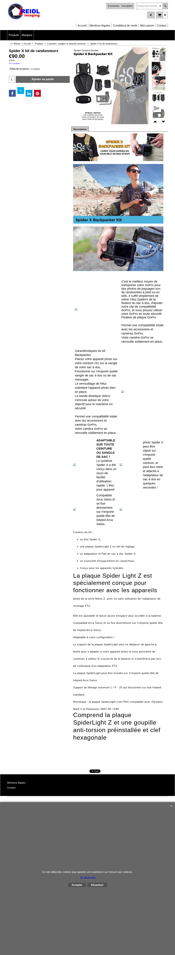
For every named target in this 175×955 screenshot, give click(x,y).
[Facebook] (12, 93)
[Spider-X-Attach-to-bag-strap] (158, 68)
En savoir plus (88, 877)
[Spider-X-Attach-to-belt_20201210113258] (158, 83)
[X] (20, 90)
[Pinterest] (37, 93)
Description (80, 129)
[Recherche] (165, 6)
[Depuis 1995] (47, 12)
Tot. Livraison (14, 63)
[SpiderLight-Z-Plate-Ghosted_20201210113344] (158, 112)
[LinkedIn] (29, 93)
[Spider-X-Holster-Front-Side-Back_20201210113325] (158, 98)
